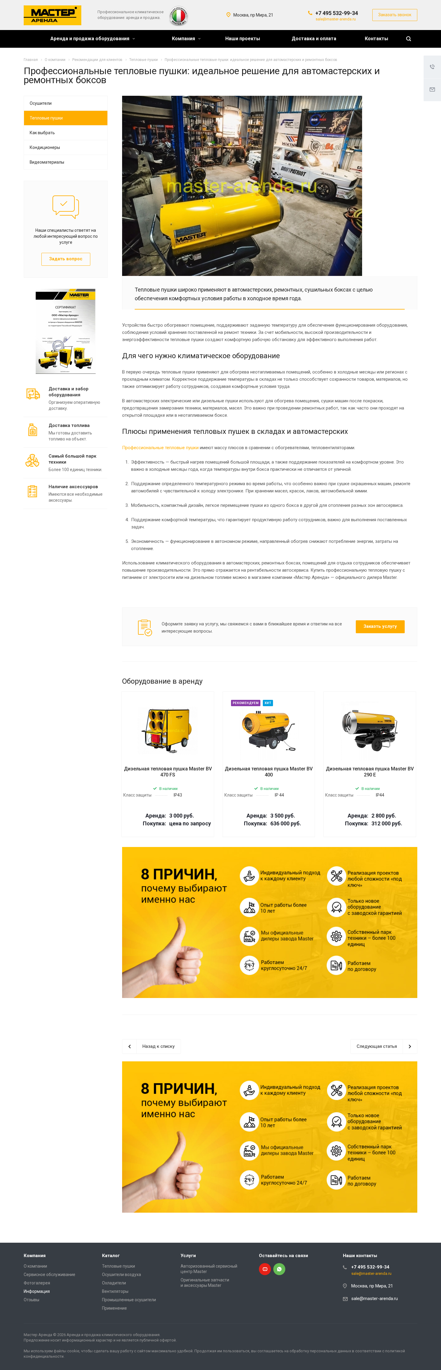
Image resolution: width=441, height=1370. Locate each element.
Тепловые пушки (46, 118)
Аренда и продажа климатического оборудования (113, 1334)
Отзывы (31, 1299)
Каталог (111, 1255)
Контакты (376, 38)
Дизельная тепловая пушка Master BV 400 (269, 772)
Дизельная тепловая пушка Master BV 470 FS (168, 772)
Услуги (188, 1255)
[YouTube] (265, 1269)
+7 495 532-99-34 (336, 13)
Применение (114, 1308)
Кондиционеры (45, 147)
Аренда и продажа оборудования (90, 38)
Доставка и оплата (314, 38)
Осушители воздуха (121, 1274)
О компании (35, 1266)
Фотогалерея (37, 1283)
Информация (37, 1291)
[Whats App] (279, 1269)
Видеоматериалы (47, 162)
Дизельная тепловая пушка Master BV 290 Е (370, 772)
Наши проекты (242, 38)
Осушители (41, 103)
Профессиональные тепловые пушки (160, 447)
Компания (184, 38)
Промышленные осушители (129, 1299)
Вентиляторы (115, 1291)
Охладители (114, 1283)
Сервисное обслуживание (49, 1274)
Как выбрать (42, 132)
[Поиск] (408, 39)
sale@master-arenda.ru (336, 19)
